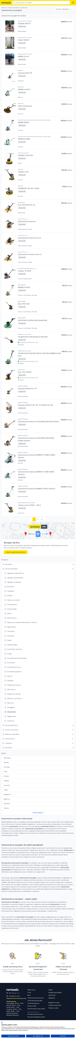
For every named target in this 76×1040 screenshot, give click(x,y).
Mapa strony (31, 990)
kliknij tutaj (16, 998)
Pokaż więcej (38, 813)
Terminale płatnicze (33, 1003)
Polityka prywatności (54, 1005)
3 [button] (41, 519)
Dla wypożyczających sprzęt (36, 1017)
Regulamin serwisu (54, 1002)
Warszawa (7, 758)
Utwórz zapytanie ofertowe (15, 552)
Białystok (7, 799)
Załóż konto (52, 995)
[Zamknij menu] (73, 2)
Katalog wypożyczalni (55, 992)
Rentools (4, 7)
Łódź (5, 772)
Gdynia (6, 808)
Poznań (6, 776)
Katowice (7, 804)
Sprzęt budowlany (13, 7)
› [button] (45, 519)
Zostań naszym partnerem (36, 998)
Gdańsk (6, 781)
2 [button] (37, 519)
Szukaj (50, 990)
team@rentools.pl (14, 996)
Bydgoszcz (7, 794)
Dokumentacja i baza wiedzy (36, 1009)
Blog (29, 995)
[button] (38, 26)
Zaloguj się (51, 998)
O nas (29, 992)
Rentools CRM (32, 1006)
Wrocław (7, 767)
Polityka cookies (53, 1008)
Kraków (6, 762)
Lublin (6, 790)
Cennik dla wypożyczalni (35, 1000)
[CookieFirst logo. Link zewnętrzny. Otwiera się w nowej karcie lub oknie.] (2, 1023)
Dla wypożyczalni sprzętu (35, 1014)
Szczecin (7, 785)
